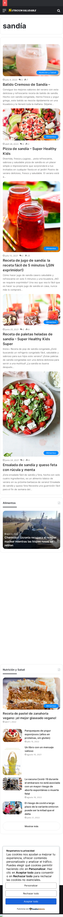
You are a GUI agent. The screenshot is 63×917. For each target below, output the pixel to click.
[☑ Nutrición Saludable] (23, 10)
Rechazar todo (31, 893)
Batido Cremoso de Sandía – (26, 84)
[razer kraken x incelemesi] (31, 915)
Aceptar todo (31, 901)
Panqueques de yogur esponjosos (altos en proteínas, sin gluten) (38, 734)
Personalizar (31, 885)
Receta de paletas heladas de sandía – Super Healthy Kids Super (27, 339)
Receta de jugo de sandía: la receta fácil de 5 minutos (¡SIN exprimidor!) (28, 265)
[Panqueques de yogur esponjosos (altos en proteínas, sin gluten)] (12, 735)
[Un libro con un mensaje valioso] (12, 760)
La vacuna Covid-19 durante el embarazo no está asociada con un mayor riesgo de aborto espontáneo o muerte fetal (42, 786)
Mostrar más (31, 826)
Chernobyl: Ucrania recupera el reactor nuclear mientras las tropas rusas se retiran (30, 541)
